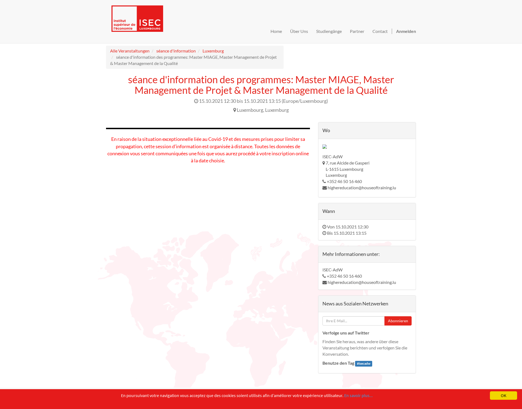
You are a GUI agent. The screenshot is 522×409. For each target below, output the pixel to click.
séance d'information (176, 50)
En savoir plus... (358, 395)
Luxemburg (213, 50)
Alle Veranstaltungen (130, 50)
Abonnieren (398, 320)
